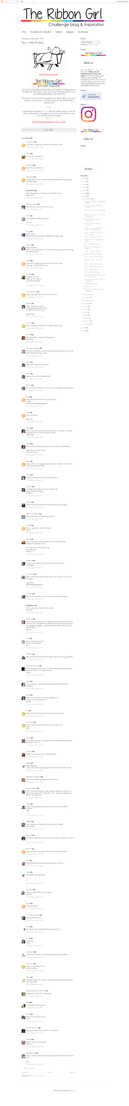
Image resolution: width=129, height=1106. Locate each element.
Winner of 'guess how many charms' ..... (93, 207)
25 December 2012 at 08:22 (34, 239)
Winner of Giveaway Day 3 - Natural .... (93, 248)
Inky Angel (29, 722)
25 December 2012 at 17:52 (34, 745)
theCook (28, 323)
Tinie (27, 413)
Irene (27, 216)
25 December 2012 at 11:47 (34, 496)
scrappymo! (29, 142)
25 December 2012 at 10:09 (34, 367)
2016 (84, 185)
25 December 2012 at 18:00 (34, 771)
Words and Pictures (32, 666)
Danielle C (29, 890)
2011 (84, 328)
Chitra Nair (29, 964)
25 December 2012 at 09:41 (34, 328)
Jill (27, 711)
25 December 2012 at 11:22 (34, 469)
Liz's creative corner (32, 915)
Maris (28, 154)
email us (45, 111)
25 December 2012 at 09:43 (34, 342)
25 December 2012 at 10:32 (34, 406)
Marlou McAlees (31, 788)
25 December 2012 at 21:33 (34, 829)
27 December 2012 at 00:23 (34, 1008)
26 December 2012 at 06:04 (34, 909)
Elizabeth (29, 654)
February (88, 321)
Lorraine (28, 487)
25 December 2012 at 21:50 (34, 866)
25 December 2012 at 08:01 (34, 210)
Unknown (29, 165)
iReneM (28, 274)
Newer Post (25, 1073)
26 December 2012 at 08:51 (34, 920)
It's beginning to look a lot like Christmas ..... (93, 280)
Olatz (27, 461)
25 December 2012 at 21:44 (34, 854)
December (88, 199)
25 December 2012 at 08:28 (34, 254)
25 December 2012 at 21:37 (34, 843)
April (86, 315)
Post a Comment (29, 1068)
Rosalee (28, 822)
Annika (28, 525)
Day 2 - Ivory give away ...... (92, 270)
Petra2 (28, 335)
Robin (28, 977)
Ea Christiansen (31, 292)
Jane (27, 927)
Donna (28, 539)
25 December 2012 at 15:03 (34, 660)
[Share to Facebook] (50, 130)
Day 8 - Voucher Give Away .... (93, 237)
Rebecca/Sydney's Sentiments (35, 991)
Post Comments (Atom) (37, 1076)
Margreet (29, 561)
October (87, 298)
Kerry (28, 938)
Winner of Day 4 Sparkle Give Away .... (94, 241)
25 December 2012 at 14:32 (34, 599)
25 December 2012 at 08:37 (34, 268)
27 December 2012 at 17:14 (34, 1033)
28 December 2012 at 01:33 (34, 1064)
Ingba (28, 261)
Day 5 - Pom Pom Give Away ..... (94, 257)
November (88, 295)
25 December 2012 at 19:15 (34, 798)
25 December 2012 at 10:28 (34, 391)
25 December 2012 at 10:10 (34, 379)
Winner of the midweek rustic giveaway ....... (94, 290)
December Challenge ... (91, 284)
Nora (27, 1003)
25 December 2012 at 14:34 (34, 613)
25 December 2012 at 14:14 (34, 587)
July (86, 306)
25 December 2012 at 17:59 (34, 757)
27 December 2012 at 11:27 (34, 1022)
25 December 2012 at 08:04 (34, 225)
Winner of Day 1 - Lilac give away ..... (93, 260)
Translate (95, 45)
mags (28, 804)
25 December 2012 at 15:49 (34, 689)
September (88, 301)
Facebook (58, 31)
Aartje (28, 428)
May (86, 312)
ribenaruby (29, 177)
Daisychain (29, 952)
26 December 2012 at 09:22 (35, 932)
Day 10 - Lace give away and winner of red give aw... (93, 229)
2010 (84, 331)
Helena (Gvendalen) (32, 514)
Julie (27, 861)
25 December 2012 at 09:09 (34, 286)
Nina (27, 397)
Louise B (28, 752)
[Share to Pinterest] (52, 130)
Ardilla (28, 763)
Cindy (28, 231)
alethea (28, 385)
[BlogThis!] (46, 130)
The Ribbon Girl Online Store (40, 31)
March (87, 318)
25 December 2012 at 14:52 (34, 648)
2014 (84, 191)
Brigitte (28, 502)
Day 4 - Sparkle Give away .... (93, 264)
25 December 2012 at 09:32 (34, 317)
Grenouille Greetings (32, 348)
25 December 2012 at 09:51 (34, 356)
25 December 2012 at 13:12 (34, 519)
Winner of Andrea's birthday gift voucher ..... (94, 202)
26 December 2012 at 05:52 (34, 897)
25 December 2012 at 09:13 (34, 297)
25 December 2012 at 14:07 (34, 568)
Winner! (87, 287)
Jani (27, 639)
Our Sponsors (83, 31)
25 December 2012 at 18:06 (34, 782)
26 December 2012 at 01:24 (34, 883)
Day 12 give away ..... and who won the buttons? (95, 216)
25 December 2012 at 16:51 (34, 704)
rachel (28, 738)
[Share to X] (48, 130)
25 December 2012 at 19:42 (34, 815)
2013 (84, 194)
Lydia (27, 681)
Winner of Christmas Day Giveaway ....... (92, 224)
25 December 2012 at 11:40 (34, 480)
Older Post (72, 1073)
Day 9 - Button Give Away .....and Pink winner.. (94, 233)
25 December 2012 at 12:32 (34, 508)
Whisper (29, 835)
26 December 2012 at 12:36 (34, 946)
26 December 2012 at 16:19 (34, 971)
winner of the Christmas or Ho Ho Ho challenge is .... (95, 276)
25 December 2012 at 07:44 (34, 184)
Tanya (28, 444)
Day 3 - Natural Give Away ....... (93, 267)
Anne (28, 1014)
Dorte (28, 695)
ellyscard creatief (31, 204)
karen (28, 475)
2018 (84, 179)
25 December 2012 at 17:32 (34, 732)
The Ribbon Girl (97, 70)
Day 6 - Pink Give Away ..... (92, 251)
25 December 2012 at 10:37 (34, 422)
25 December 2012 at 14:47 (34, 632)
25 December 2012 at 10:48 (34, 437)
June (86, 309)
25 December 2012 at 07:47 (34, 198)
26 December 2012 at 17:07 (34, 996)
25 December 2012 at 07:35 (34, 159)
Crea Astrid (29, 574)
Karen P (28, 849)
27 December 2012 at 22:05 (34, 1047)
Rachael (28, 245)
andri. (28, 903)
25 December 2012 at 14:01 (34, 554)
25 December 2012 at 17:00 (34, 716)
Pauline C (29, 619)
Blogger (73, 1091)
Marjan (28, 304)
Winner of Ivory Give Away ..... (93, 254)
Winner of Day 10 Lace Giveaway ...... (94, 211)
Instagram (70, 31)
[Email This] (45, 130)
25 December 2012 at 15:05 (34, 675)
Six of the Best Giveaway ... (92, 272)
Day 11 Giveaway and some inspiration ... (92, 220)
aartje (49, 107)
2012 (84, 196)
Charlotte (29, 594)
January (87, 324)
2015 (84, 188)
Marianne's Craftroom (33, 777)
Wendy (28, 1039)
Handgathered (30, 1053)
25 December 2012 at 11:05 (34, 455)
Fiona (27, 872)
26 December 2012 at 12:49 (34, 957)
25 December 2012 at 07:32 (34, 147)
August (87, 304)
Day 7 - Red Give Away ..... (92, 244)
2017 (84, 182)
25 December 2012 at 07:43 (34, 171)
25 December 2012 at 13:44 (34, 533)
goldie (28, 362)
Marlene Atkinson (31, 1028)
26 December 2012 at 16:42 (34, 985)
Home (24, 31)
